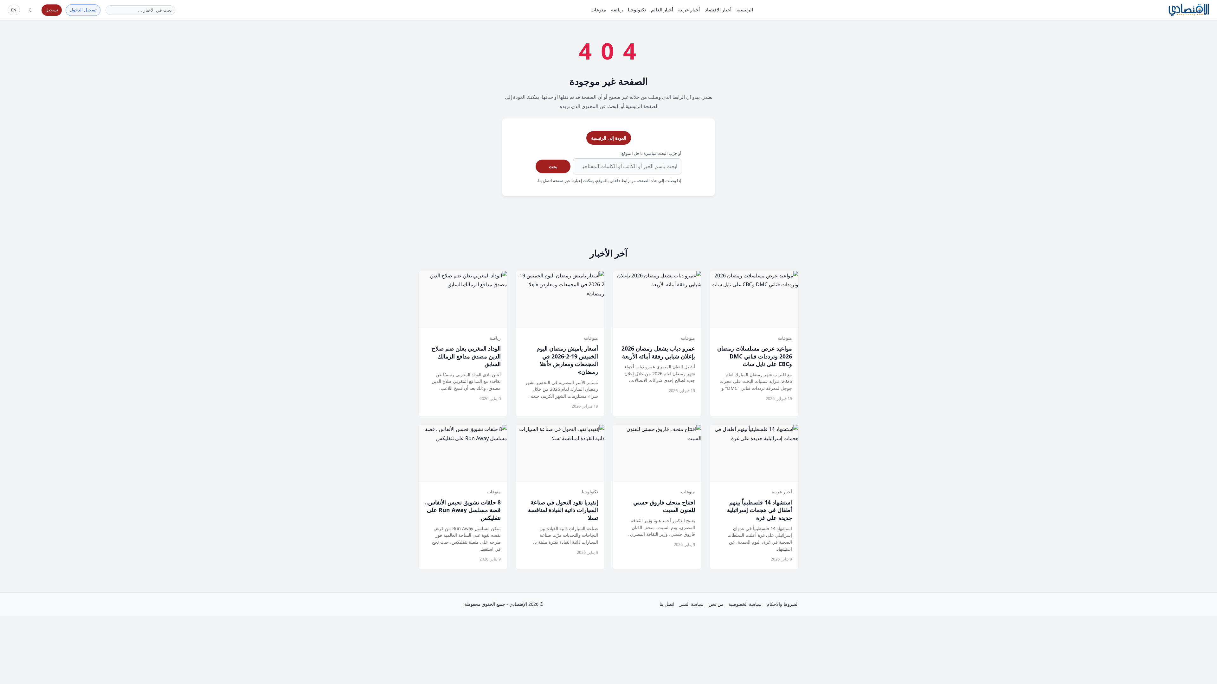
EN (13, 10)
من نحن (716, 604)
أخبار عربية (689, 9)
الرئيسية (745, 9)
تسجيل (51, 10)
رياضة (617, 9)
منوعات (598, 9)
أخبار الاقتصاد (718, 9)
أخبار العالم (662, 9)
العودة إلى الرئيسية (608, 138)
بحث (553, 166)
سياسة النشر (691, 604)
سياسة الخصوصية (745, 604)
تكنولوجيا (637, 9)
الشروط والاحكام (783, 604)
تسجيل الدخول (83, 10)
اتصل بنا (667, 604)
